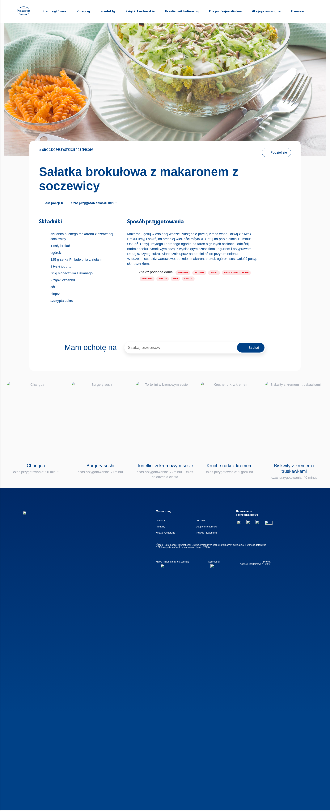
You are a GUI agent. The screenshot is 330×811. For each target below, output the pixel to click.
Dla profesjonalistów (225, 11)
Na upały (199, 273)
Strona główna (54, 11)
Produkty (107, 11)
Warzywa (147, 279)
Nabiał (214, 273)
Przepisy (83, 11)
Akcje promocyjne (266, 11)
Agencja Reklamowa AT (252, 564)
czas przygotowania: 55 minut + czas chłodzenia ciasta (165, 471)
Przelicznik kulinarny (182, 11)
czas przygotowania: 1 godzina (229, 468)
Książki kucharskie (140, 11)
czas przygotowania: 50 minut (100, 468)
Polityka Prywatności (206, 532)
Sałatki (163, 279)
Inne (175, 279)
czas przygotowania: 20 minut (35, 468)
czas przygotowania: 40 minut (294, 471)
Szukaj (253, 347)
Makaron (183, 273)
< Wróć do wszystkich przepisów (66, 150)
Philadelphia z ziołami (236, 273)
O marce (297, 11)
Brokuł (188, 279)
